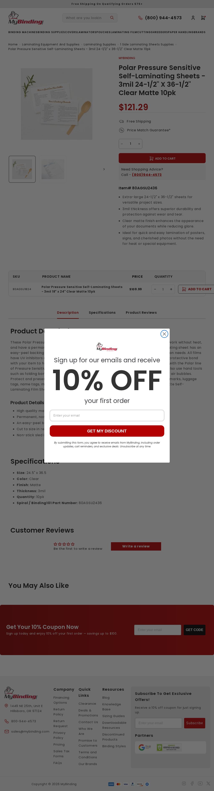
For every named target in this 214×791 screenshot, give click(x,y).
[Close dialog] (164, 334)
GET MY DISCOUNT (107, 431)
